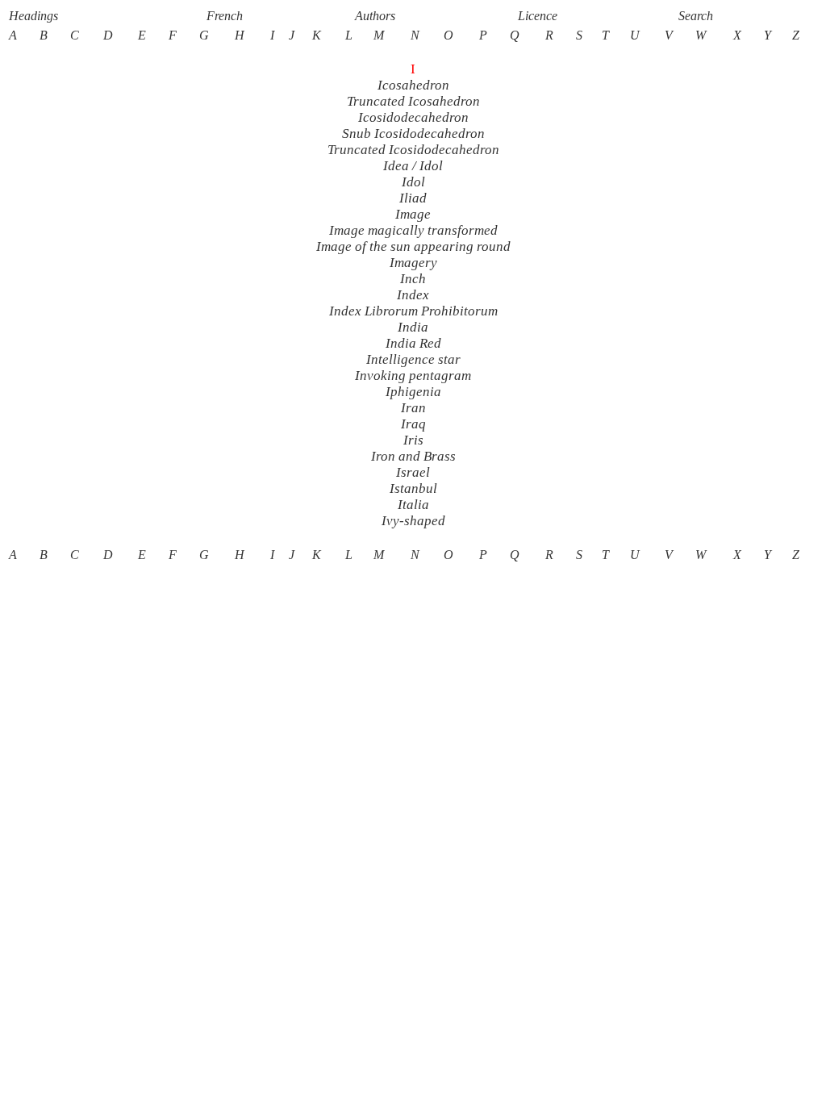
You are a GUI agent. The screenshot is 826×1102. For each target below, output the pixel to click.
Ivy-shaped (413, 520)
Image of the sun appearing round (413, 246)
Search (695, 16)
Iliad (413, 198)
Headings (33, 16)
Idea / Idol (413, 165)
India (413, 327)
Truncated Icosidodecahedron (413, 149)
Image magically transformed (413, 230)
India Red (413, 343)
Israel (413, 472)
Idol (413, 182)
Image (413, 214)
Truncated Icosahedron (413, 101)
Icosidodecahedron (413, 117)
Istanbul (413, 488)
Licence (537, 16)
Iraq (413, 424)
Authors (375, 16)
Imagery (413, 262)
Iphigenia (413, 391)
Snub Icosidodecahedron (413, 133)
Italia (413, 504)
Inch (413, 278)
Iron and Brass (413, 456)
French (224, 16)
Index (413, 295)
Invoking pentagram (413, 375)
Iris (413, 440)
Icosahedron (413, 85)
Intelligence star (413, 359)
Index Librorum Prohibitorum (413, 311)
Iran (413, 407)
